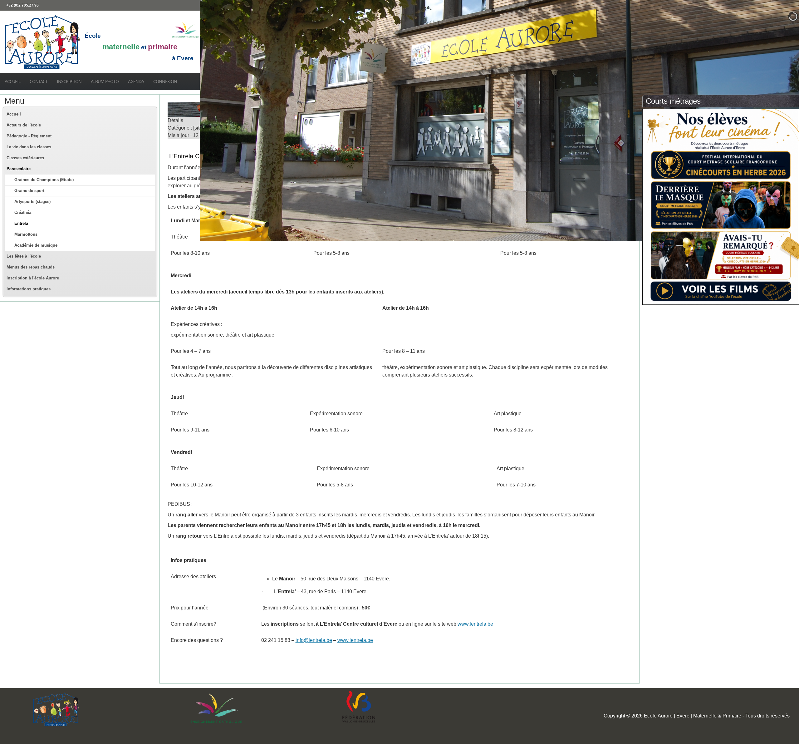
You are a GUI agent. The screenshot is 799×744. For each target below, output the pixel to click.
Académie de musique (35, 245)
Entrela (21, 223)
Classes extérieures (25, 157)
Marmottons (25, 234)
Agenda (136, 81)
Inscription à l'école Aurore (33, 278)
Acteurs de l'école (24, 125)
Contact (38, 81)
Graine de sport (29, 190)
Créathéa (22, 212)
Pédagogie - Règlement (29, 136)
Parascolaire (19, 168)
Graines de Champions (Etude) (44, 179)
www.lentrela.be (475, 624)
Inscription (69, 81)
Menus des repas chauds (31, 267)
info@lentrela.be (314, 640)
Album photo (105, 81)
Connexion (165, 81)
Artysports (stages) (32, 201)
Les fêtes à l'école (24, 256)
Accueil (12, 81)
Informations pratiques (29, 289)
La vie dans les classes (29, 147)
